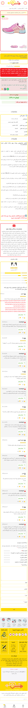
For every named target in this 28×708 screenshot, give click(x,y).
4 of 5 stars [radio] (5, 550)
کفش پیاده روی (12, 8)
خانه (26, 8)
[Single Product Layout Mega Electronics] (2, 89)
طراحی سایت (23, 645)
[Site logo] (14, 3)
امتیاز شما (24, 551)
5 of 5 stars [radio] (4, 550)
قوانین (13, 648)
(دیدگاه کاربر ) (10, 66)
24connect (16, 690)
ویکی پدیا (23, 646)
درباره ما (13, 645)
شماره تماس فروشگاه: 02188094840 (14, 664)
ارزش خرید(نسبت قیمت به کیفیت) (19, 553)
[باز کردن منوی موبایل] (25, 3)
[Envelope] (10, 634)
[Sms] (22, 634)
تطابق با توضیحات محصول (21, 562)
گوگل (23, 648)
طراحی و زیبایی (23, 560)
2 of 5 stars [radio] (8, 550)
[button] (25, 28)
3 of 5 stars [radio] (6, 550)
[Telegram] (13, 634)
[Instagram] (16, 634)
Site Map (13, 651)
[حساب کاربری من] (2, 3)
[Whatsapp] (8, 89)
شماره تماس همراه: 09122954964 (14, 665)
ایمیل (25, 602)
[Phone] (25, 634)
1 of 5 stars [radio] (9, 550)
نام (26, 595)
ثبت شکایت (13, 650)
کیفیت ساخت (24, 555)
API (23, 650)
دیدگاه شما (24, 565)
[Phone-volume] (5, 89)
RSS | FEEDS (23, 651)
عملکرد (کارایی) (23, 557)
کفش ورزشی (21, 8)
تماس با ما (13, 646)
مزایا (26, 582)
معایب (25, 589)
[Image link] (4, 636)
